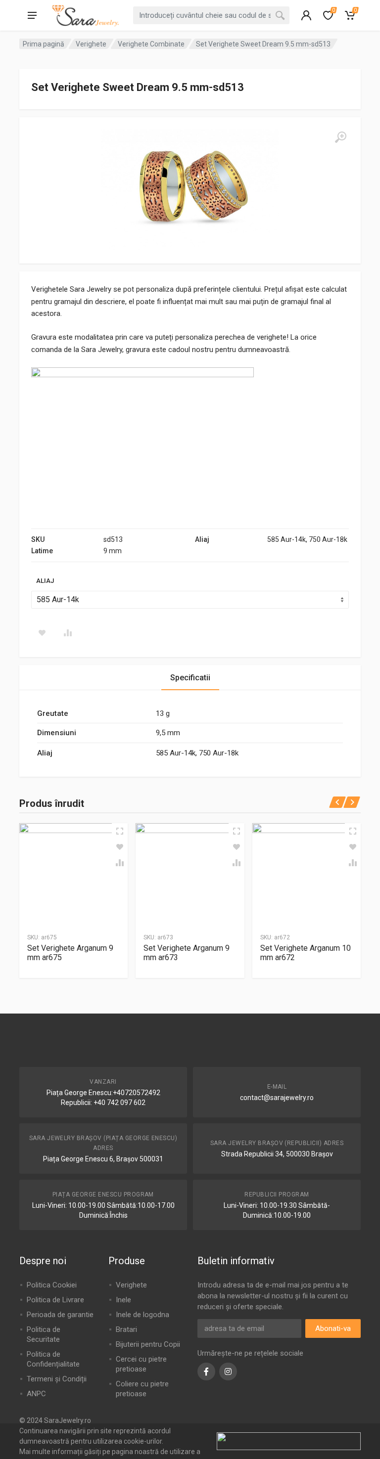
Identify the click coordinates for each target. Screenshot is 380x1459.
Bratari (126, 1329)
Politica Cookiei (52, 1285)
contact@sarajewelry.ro (277, 1098)
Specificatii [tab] (190, 677)
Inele (123, 1299)
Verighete (91, 44)
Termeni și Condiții (57, 1378)
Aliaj (45, 580)
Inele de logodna (142, 1314)
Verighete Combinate (151, 44)
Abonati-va (333, 1328)
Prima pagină (43, 44)
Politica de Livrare (55, 1299)
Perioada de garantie (60, 1314)
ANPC (36, 1393)
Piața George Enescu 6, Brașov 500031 (103, 1159)
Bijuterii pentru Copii (148, 1344)
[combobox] (211, 15)
